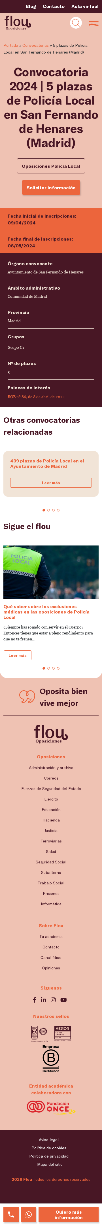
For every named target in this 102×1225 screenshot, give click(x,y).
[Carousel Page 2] (48, 510)
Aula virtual (85, 6)
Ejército (51, 799)
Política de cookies (48, 1147)
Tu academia (51, 936)
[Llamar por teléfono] (11, 1214)
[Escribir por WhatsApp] (28, 1214)
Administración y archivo (51, 767)
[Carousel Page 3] (53, 510)
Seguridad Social (51, 861)
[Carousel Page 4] (58, 510)
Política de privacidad (49, 1156)
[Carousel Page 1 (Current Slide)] (43, 510)
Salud (51, 851)
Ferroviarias (51, 840)
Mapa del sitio (50, 1164)
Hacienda (51, 820)
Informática (51, 903)
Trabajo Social (51, 882)
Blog (31, 6)
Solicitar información (51, 187)
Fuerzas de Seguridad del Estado (51, 788)
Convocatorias (35, 45)
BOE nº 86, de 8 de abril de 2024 (36, 396)
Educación (51, 809)
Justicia (51, 830)
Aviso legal (49, 1139)
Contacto (54, 6)
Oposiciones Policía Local (51, 166)
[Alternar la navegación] (76, 23)
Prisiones (51, 893)
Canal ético (51, 957)
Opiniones (51, 967)
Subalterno (51, 872)
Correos (51, 778)
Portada (10, 45)
